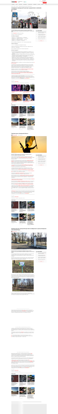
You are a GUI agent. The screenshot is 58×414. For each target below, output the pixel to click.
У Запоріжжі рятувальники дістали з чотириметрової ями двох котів (22, 115)
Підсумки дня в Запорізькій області (14, 126)
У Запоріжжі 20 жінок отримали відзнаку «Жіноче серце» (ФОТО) (22, 127)
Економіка (25, 4)
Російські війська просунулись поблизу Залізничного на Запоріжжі (14, 115)
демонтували (24, 310)
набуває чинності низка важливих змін (24, 185)
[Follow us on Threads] (46, 1)
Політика (20, 4)
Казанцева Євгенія (15, 231)
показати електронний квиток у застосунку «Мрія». (25, 169)
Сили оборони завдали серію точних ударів (25, 157)
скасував (30, 360)
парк (19, 371)
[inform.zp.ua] (14, 2)
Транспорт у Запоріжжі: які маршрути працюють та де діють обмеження (30, 115)
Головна (13, 4)
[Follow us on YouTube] (44, 1)
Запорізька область (16, 371)
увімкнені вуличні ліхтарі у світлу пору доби (26, 175)
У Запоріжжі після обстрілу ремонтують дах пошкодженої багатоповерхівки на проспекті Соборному (30, 128)
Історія (39, 4)
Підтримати (44, 2)
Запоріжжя (13, 371)
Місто (17, 4)
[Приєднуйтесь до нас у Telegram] (43, 1)
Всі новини (41, 40)
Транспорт (17, 6)
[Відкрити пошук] (46, 4)
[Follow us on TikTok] (45, 1)
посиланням (26, 193)
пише (31, 353)
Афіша (42, 4)
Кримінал (34, 4)
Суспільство (30, 4)
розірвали (31, 361)
